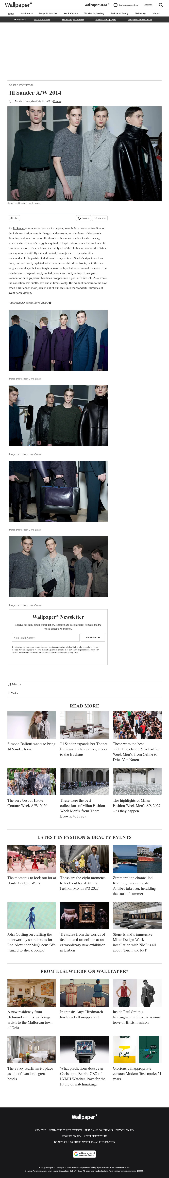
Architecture (26, 13)
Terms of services (48, 646)
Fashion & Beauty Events (21, 85)
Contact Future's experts (65, 1130)
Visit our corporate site (119, 1167)
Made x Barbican (42, 19)
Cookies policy (71, 1136)
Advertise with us (95, 1136)
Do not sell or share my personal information (84, 1142)
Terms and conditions (99, 1130)
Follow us (85, 218)
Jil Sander (19, 228)
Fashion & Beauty (119, 13)
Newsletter (102, 218)
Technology (140, 13)
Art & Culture (71, 13)
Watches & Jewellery (94, 13)
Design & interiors (48, 13)
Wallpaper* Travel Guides (140, 19)
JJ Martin (17, 101)
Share (16, 218)
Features (57, 101)
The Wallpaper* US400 (73, 19)
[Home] (10, 13)
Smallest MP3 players (106, 19)
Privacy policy (125, 1130)
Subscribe (148, 5)
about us (40, 1130)
